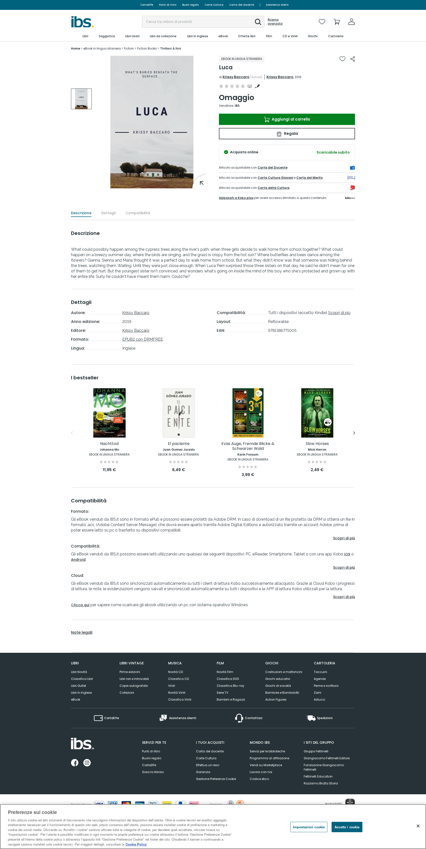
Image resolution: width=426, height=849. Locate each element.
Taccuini (320, 672)
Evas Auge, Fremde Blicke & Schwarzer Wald (247, 446)
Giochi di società (278, 686)
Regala (290, 133)
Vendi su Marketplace (266, 765)
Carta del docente (241, 5)
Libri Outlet (78, 686)
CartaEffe (146, 5)
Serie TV (222, 692)
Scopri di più (339, 312)
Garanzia (203, 772)
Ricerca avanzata (275, 22)
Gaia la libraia (153, 772)
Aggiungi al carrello (290, 119)
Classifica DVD (228, 679)
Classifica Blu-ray (230, 686)
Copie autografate (134, 686)
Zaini (317, 692)
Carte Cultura (214, 5)
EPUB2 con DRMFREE (142, 339)
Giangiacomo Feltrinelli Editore (327, 758)
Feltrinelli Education (318, 776)
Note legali (81, 632)
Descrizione (81, 213)
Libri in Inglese (81, 692)
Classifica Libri (82, 679)
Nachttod (109, 443)
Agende (320, 679)
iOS (347, 554)
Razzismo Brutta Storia (321, 783)
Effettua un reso (207, 765)
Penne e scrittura (326, 686)
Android (78, 559)
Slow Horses (317, 443)
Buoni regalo (190, 5)
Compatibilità (137, 213)
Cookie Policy (136, 844)
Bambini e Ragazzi (231, 699)
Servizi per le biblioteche (267, 751)
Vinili (171, 686)
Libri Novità (79, 672)
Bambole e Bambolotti (282, 692)
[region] (213, 826)
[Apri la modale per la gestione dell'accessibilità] (350, 803)
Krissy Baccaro (236, 76)
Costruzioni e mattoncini (283, 672)
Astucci (319, 699)
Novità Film (225, 672)
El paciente (179, 443)
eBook (75, 699)
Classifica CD (178, 679)
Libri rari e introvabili (134, 679)
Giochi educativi (277, 679)
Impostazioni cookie (309, 827)
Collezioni (127, 692)
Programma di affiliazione (269, 758)
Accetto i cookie (347, 827)
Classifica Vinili (179, 699)
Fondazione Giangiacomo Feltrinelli (324, 767)
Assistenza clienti (277, 5)
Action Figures (275, 699)
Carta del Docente (272, 167)
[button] (258, 22)
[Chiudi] (418, 825)
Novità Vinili (176, 692)
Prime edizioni (130, 672)
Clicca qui (80, 604)
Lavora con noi (261, 772)
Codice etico (259, 779)
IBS (237, 106)
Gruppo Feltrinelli (316, 751)
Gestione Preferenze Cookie (216, 779)
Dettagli (108, 213)
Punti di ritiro (167, 5)
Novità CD (175, 672)
